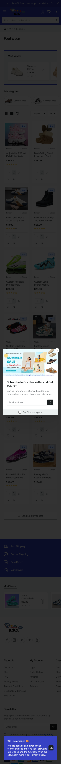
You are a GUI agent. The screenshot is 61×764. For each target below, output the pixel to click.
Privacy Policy (38, 754)
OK (51, 747)
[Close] (57, 350)
